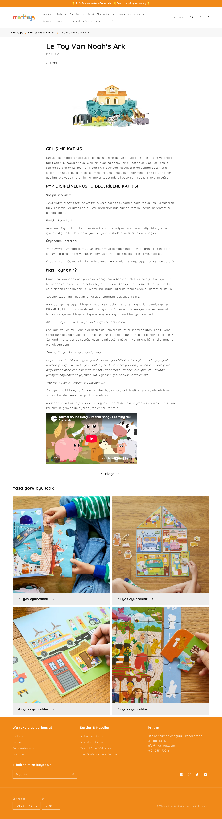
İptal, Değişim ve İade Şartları (98, 754)
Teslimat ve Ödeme (92, 736)
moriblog (18, 754)
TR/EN (177, 17)
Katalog (18, 741)
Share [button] (54, 62)
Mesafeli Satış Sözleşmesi (96, 748)
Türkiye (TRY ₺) (24, 805)
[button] (54, 13)
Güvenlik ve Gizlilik (91, 741)
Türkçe (49, 805)
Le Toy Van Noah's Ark (75, 32)
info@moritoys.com (161, 745)
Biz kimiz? (19, 736)
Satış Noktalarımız (24, 748)
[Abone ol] (73, 774)
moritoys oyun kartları (42, 32)
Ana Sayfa (17, 32)
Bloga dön (113, 474)
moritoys (168, 806)
